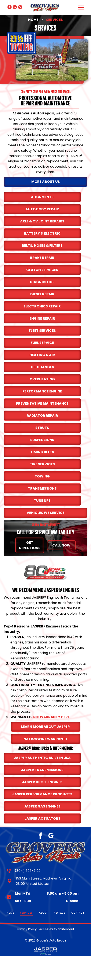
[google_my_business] (15, 7)
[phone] (20, 7)
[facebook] (9, 7)
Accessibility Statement (56, 929)
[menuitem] (10, 912)
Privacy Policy (27, 929)
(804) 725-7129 (27, 870)
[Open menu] (81, 7)
